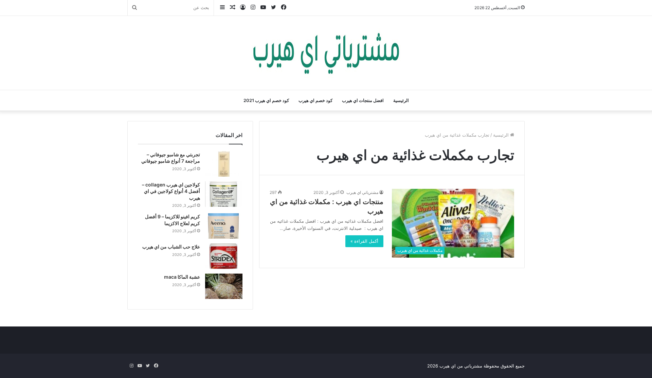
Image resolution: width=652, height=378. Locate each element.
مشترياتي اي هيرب (362, 192)
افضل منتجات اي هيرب (363, 100)
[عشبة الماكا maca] (223, 286)
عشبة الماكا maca (182, 277)
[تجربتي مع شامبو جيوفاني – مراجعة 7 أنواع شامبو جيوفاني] (223, 164)
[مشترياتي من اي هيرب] (326, 53)
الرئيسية (401, 100)
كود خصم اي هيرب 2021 (266, 100)
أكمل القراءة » (364, 241)
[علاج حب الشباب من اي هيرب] (223, 256)
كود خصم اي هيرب (315, 100)
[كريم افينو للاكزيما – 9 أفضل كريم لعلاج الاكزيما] (223, 226)
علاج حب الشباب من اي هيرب (171, 247)
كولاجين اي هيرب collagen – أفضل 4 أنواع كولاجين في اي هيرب (171, 191)
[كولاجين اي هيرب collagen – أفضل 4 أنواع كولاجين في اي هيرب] (223, 194)
